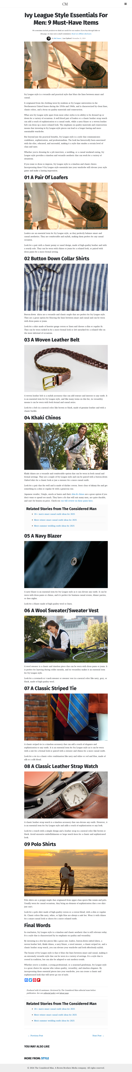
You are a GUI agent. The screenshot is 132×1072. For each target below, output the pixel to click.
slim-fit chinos (78, 494)
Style (45, 1058)
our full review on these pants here (77, 500)
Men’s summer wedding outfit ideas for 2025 (54, 525)
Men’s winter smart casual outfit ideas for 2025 (55, 520)
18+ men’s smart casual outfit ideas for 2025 (54, 514)
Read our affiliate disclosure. (81, 34)
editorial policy (49, 993)
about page (64, 993)
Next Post (98, 1035)
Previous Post (35, 1035)
